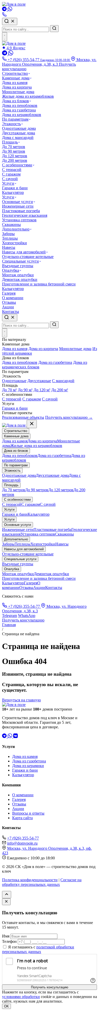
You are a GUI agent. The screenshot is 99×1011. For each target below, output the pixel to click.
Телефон (9, 941)
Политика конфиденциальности (30, 880)
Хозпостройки (14, 243)
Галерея (8, 293)
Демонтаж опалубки (19, 279)
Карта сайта (22, 818)
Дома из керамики (28, 765)
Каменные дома (15, 78)
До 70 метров (13, 147)
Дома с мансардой (18, 137)
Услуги (8, 183)
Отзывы (9, 302)
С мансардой (63, 381)
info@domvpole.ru (22, 843)
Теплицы (10, 238)
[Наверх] (6, 894)
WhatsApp (26, 615)
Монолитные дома (18, 92)
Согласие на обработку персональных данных (41, 882)
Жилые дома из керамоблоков (28, 96)
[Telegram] (5, 10)
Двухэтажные (39, 381)
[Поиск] (9, 21)
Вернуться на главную (21, 700)
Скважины (11, 224)
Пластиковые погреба (21, 211)
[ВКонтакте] (15, 736)
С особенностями (17, 165)
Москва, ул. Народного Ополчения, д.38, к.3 (49, 61)
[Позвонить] (4, 15)
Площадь (10, 142)
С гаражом (11, 174)
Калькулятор (13, 192)
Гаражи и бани (15, 188)
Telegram (9, 615)
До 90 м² (25, 390)
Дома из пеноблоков (19, 105)
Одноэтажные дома (19, 128)
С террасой (11, 169)
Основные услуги (17, 201)
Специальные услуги (20, 261)
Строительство (15, 73)
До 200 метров (14, 160)
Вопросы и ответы (28, 813)
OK (6, 1006)
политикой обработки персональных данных (38, 949)
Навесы (8, 247)
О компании (12, 298)
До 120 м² (42, 390)
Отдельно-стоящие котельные (28, 256)
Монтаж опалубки (18, 275)
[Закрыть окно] (6, 901)
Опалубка (10, 270)
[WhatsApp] (10, 10)
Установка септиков (19, 220)
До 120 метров (14, 156)
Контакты (10, 311)
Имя (5, 936)
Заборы (8, 234)
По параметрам (15, 119)
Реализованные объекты (23, 417)
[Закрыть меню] (32, 424)
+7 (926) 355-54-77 (24, 606)
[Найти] (54, 28)
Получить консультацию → (69, 417)
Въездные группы (17, 266)
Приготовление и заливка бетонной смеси (39, 284)
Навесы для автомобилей (24, 252)
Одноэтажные (14, 381)
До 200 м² (59, 390)
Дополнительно (15, 229)
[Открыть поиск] (9, 317)
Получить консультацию (23, 620)
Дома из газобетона (19, 110)
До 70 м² (9, 390)
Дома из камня (14, 82)
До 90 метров (13, 151)
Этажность (11, 124)
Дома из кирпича (17, 87)
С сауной (10, 179)
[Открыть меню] (4, 36)
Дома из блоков (15, 101)
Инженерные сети (18, 206)
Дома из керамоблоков (21, 114)
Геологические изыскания (24, 215)
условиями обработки (21, 996)
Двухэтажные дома (18, 133)
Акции (8, 307)
